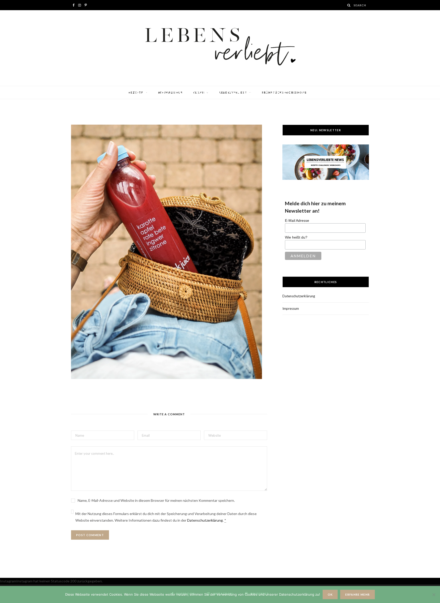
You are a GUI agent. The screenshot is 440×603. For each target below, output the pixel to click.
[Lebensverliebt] (220, 48)
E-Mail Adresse (297, 220)
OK (330, 594)
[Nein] (433, 594)
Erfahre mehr (357, 594)
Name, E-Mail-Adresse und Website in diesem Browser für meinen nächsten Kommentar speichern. (156, 500)
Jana (90, 100)
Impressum (290, 308)
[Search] (349, 5)
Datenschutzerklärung (205, 520)
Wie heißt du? (296, 237)
